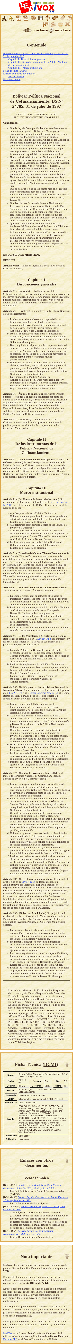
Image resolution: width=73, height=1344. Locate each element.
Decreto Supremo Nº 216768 (43, 693)
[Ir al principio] (67, 1064)
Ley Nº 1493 (44, 638)
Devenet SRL (10, 1339)
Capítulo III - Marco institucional (25, 67)
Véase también (16, 76)
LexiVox (8, 1333)
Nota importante (11, 79)
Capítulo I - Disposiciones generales (27, 59)
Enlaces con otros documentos (19, 73)
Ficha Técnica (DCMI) (15, 70)
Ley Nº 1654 (28, 881)
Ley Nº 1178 (15, 693)
